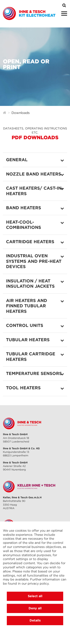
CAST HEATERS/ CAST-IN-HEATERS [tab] (34, 190)
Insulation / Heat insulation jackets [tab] (30, 283)
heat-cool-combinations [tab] (23, 224)
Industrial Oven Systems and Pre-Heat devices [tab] (33, 261)
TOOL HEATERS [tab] (23, 387)
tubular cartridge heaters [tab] (30, 356)
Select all (35, 596)
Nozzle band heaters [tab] (33, 174)
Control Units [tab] (24, 325)
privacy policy (38, 583)
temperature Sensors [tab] (34, 373)
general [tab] (17, 159)
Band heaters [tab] (23, 207)
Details (35, 620)
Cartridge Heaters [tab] (30, 241)
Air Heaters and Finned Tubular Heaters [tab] (26, 306)
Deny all (35, 608)
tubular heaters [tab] (28, 339)
